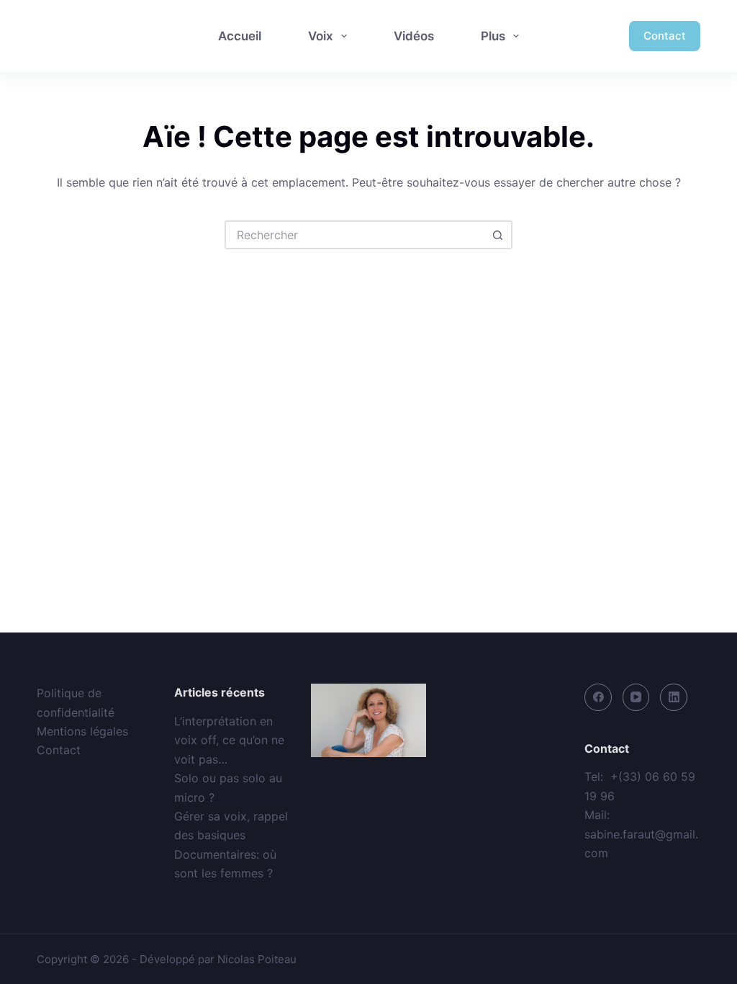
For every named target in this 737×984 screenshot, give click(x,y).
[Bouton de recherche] (498, 234)
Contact (664, 36)
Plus (493, 36)
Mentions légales (82, 731)
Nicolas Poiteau (257, 959)
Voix (320, 36)
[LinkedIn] (673, 697)
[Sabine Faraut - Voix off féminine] (99, 36)
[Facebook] (598, 697)
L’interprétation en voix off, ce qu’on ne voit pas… (229, 740)
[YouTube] (636, 697)
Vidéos (414, 36)
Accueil (239, 36)
